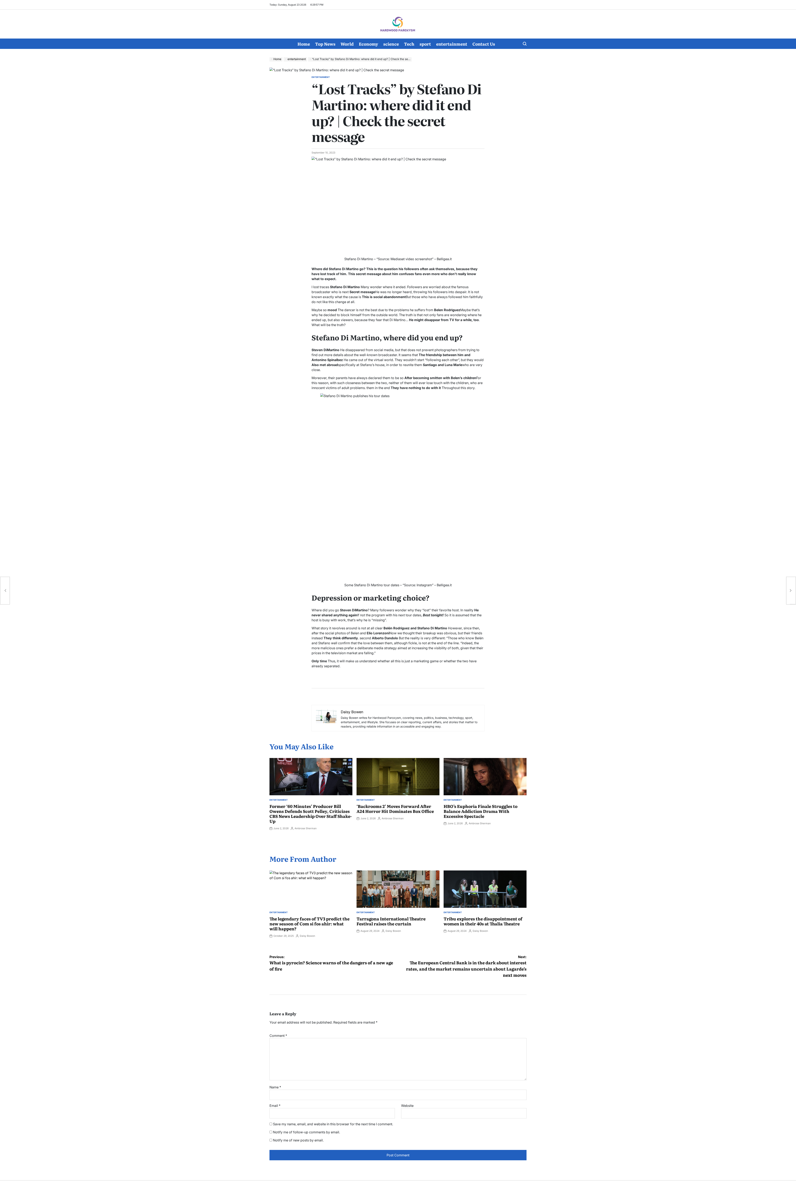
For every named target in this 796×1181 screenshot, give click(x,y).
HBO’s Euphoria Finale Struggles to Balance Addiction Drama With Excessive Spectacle (480, 811)
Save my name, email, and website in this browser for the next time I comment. (333, 1124)
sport (425, 44)
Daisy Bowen (307, 935)
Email (274, 1106)
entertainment (451, 44)
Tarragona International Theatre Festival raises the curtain (391, 921)
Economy (368, 44)
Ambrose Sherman (306, 828)
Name (275, 1087)
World (347, 44)
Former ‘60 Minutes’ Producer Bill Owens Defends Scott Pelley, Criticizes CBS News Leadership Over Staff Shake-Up (310, 813)
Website (407, 1106)
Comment (278, 1036)
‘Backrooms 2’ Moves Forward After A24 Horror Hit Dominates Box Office (395, 808)
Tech (409, 44)
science (391, 44)
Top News (325, 44)
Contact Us (483, 44)
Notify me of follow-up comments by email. (306, 1132)
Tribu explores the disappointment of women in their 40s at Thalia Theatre (483, 921)
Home (303, 44)
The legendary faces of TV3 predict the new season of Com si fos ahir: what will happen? (309, 923)
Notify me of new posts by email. (298, 1140)
